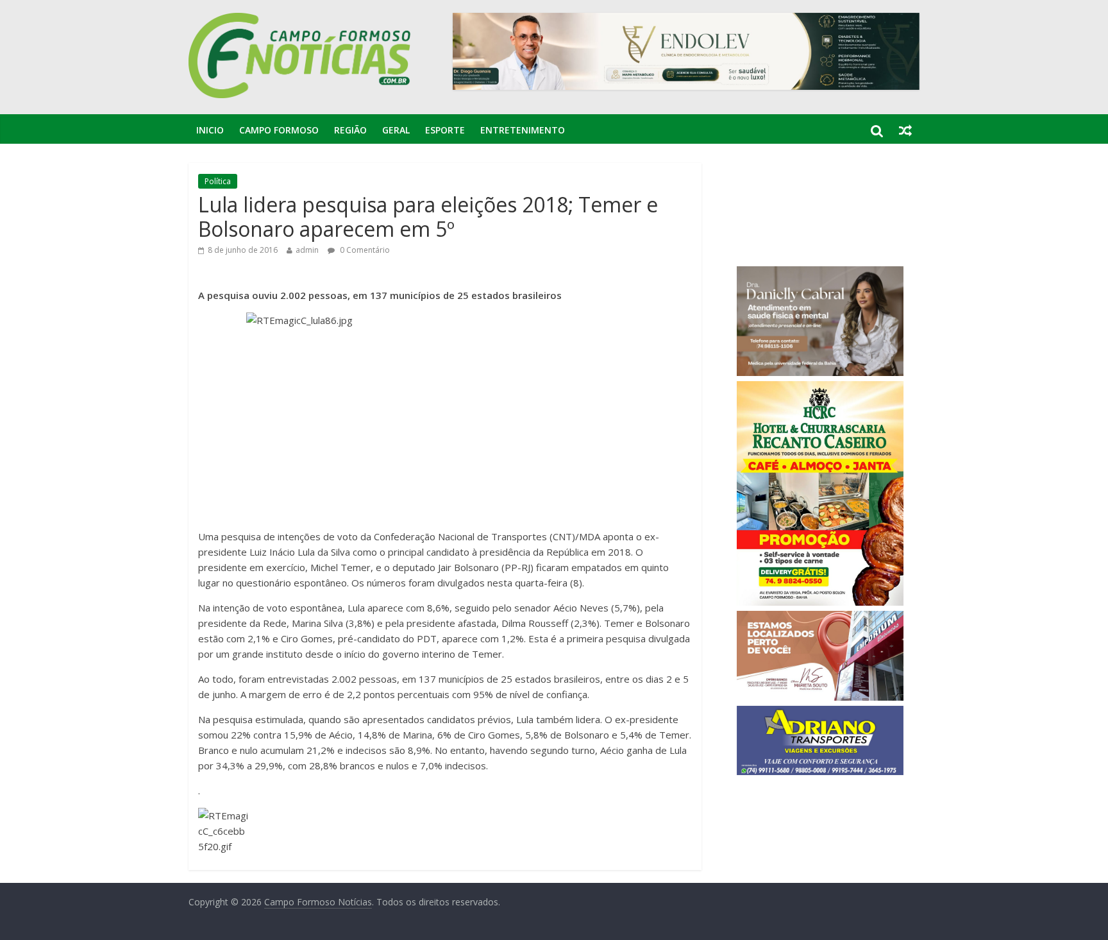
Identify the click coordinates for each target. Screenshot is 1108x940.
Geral (396, 130)
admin (307, 249)
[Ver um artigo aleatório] (905, 130)
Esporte (445, 130)
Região (350, 130)
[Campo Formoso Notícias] (301, 20)
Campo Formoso (279, 130)
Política (218, 181)
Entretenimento (522, 130)
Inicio (210, 130)
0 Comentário (364, 249)
